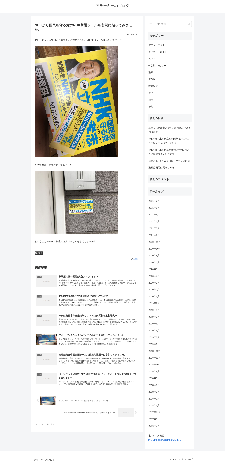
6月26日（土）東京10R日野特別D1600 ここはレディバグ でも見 (170, 140)
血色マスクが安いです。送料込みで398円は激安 (169, 129)
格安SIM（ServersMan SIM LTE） (166, 440)
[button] (189, 24)
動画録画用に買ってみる (161, 167)
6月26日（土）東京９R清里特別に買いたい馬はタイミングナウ (168, 151)
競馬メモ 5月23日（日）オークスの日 (169, 160)
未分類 (40, 253)
